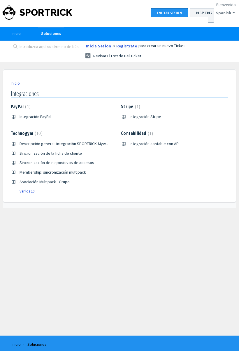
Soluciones (51, 33)
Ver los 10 (27, 191)
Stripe (130, 106)
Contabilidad (136, 133)
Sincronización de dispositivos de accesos (57, 162)
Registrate (126, 46)
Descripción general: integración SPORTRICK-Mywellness (69, 143)
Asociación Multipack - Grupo (45, 181)
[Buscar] (14, 47)
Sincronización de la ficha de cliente (51, 153)
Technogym (26, 133)
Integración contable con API (155, 143)
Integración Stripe (145, 116)
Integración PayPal (35, 116)
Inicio (16, 33)
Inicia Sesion (98, 46)
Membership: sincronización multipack (53, 172)
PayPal (20, 106)
